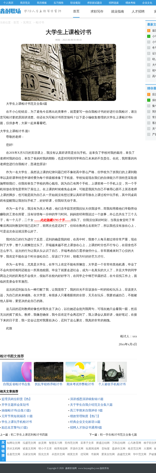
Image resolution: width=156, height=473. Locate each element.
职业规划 (75, 2)
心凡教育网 (134, 442)
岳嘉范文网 (13, 454)
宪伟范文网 (71, 442)
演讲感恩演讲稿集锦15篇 (86, 399)
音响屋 (106, 448)
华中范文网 (139, 454)
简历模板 (42, 2)
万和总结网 (118, 442)
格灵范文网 (134, 448)
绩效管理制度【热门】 (85, 416)
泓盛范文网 (29, 442)
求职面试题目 (94, 2)
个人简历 (8, 2)
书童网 (95, 454)
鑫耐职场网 (71, 468)
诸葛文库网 (29, 448)
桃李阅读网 (61, 448)
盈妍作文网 (118, 448)
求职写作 (97, 11)
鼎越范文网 (124, 454)
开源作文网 (76, 448)
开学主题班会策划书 (15, 404)
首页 (76, 11)
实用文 (27, 22)
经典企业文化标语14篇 (85, 421)
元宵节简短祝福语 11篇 (17, 416)
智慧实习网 (55, 442)
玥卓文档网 (13, 448)
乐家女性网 (29, 454)
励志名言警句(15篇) (15, 427)
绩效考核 (130, 2)
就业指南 (117, 11)
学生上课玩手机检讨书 (17, 421)
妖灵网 (42, 442)
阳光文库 (43, 454)
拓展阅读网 (92, 448)
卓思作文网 (58, 454)
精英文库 (72, 454)
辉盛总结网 (103, 442)
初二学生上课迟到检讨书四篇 (29, 434)
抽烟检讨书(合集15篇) (16, 410)
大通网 (148, 448)
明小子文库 (45, 448)
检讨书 (40, 22)
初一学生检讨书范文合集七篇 (118, 434)
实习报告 (59, 2)
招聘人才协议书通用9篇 (86, 427)
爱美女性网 (108, 454)
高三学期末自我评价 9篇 (86, 410)
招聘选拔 (114, 2)
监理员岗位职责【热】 (17, 399)
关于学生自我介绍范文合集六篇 (91, 404)
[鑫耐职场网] (10, 11)
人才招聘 (138, 11)
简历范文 (25, 2)
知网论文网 (13, 442)
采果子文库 (87, 442)
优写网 (84, 454)
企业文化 (147, 2)
